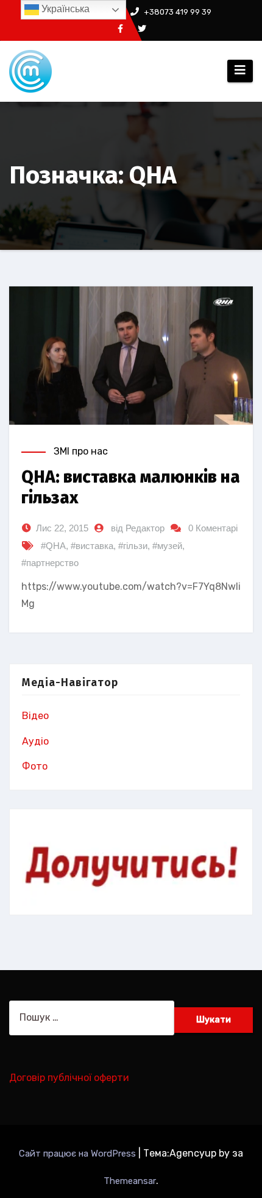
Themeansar (130, 1180)
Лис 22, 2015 (62, 528)
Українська (64, 9)
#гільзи (132, 546)
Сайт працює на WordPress (78, 1153)
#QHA (53, 546)
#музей (167, 546)
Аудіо (35, 741)
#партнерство (50, 563)
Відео (35, 715)
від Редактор (138, 528)
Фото (35, 766)
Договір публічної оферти (69, 1077)
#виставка (92, 546)
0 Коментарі (213, 528)
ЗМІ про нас (81, 451)
